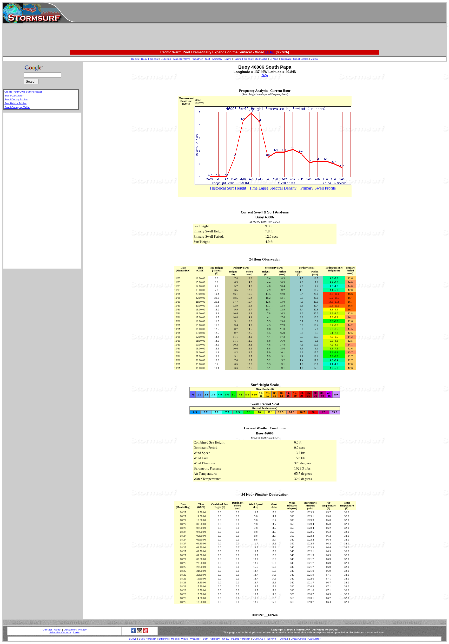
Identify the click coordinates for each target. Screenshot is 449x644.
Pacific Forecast (243, 58)
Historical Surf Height (228, 188)
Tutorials (286, 58)
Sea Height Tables (15, 103)
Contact (47, 629)
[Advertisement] (260, 13)
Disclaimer (70, 629)
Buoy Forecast (150, 58)
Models (177, 58)
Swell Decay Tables (16, 99)
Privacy (82, 629)
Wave (186, 58)
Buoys (135, 58)
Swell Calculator (13, 95)
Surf (207, 58)
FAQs (265, 75)
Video (314, 58)
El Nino (274, 58)
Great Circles (300, 58)
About (57, 629)
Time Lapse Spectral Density (272, 188)
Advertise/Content (60, 632)
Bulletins (166, 58)
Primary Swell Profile (318, 188)
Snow (227, 58)
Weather (198, 58)
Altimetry (217, 58)
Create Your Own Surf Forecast (23, 91)
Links (76, 632)
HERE (270, 52)
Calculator (314, 638)
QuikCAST (261, 58)
